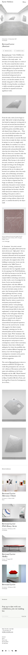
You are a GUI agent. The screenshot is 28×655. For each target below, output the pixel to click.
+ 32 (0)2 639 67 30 (6, 630)
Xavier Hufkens (7, 1)
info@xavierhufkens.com (7, 632)
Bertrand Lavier (6, 55)
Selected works (8, 50)
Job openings (5, 643)
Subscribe (24, 616)
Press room (4, 640)
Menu (24, 2)
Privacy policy (5, 641)
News (3, 638)
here (8, 241)
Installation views (20, 50)
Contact (4, 637)
